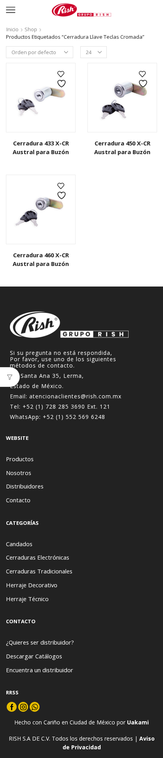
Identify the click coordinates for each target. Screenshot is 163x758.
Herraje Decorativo (31, 585)
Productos (20, 459)
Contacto (18, 500)
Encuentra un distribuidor (39, 670)
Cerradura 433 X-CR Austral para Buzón (41, 147)
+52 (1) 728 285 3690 (54, 406)
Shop (31, 29)
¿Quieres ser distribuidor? (40, 642)
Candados (19, 544)
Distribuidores (25, 486)
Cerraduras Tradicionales (39, 571)
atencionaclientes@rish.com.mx (75, 396)
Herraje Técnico (27, 599)
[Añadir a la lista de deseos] (62, 79)
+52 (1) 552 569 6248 (74, 416)
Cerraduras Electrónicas (37, 557)
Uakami (138, 722)
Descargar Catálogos (34, 656)
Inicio (12, 29)
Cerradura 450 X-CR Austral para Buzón (122, 147)
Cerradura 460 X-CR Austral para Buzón (41, 259)
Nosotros (18, 473)
